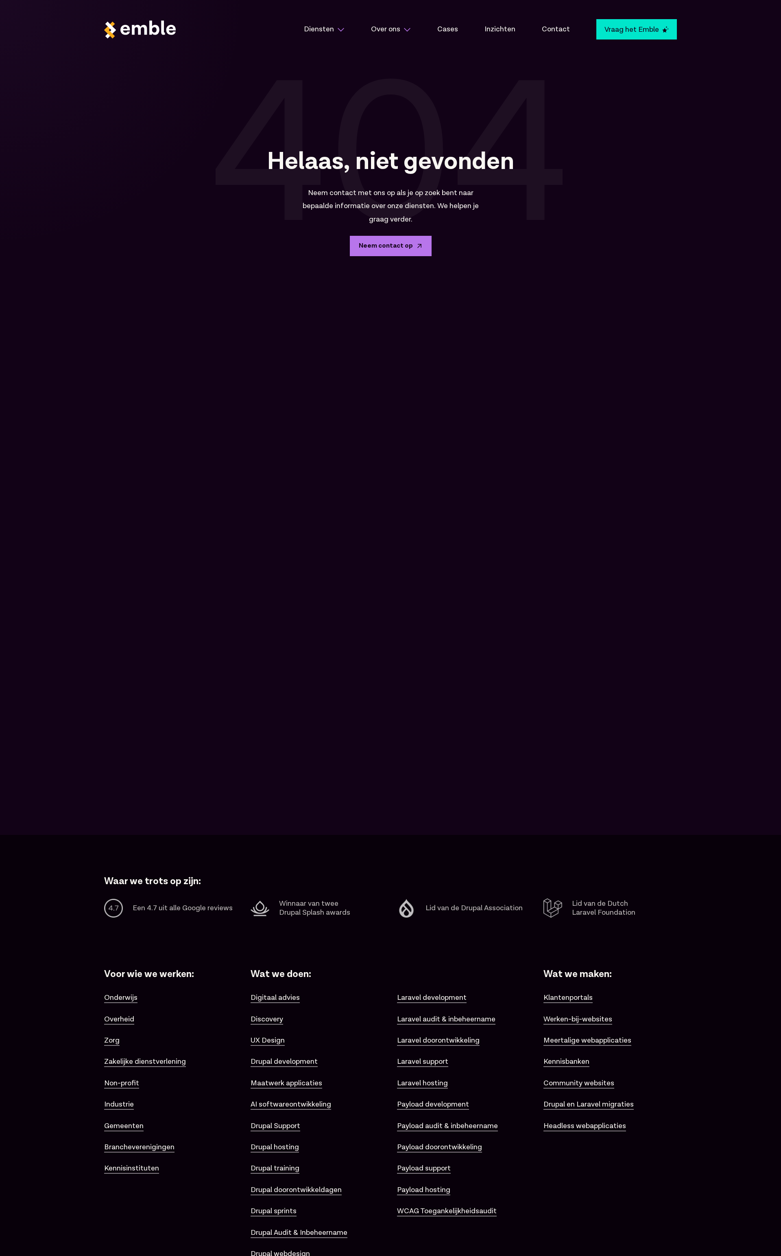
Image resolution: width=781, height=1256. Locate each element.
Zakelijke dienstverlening (145, 1061)
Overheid (119, 1019)
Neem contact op (386, 246)
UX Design (268, 1040)
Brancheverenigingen (139, 1147)
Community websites (578, 1083)
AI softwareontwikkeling (291, 1104)
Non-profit (121, 1083)
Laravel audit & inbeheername (446, 1019)
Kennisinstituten (131, 1168)
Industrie (119, 1104)
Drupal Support (275, 1126)
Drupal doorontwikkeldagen (296, 1190)
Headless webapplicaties (584, 1126)
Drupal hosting (275, 1147)
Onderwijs (120, 997)
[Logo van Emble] (191, 29)
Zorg (112, 1040)
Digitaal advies (275, 997)
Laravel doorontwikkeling (438, 1040)
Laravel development (432, 997)
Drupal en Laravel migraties (588, 1104)
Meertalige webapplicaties (587, 1040)
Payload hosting (423, 1190)
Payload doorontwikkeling (439, 1147)
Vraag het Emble (631, 29)
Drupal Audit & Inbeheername (299, 1232)
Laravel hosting (422, 1083)
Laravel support (422, 1061)
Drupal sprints (274, 1211)
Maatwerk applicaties (286, 1083)
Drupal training (275, 1168)
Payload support (424, 1168)
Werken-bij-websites (577, 1019)
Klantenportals (568, 997)
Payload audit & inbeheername (447, 1126)
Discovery (267, 1019)
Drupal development (284, 1061)
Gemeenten (124, 1126)
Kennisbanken (566, 1061)
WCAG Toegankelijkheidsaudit (447, 1211)
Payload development (433, 1104)
